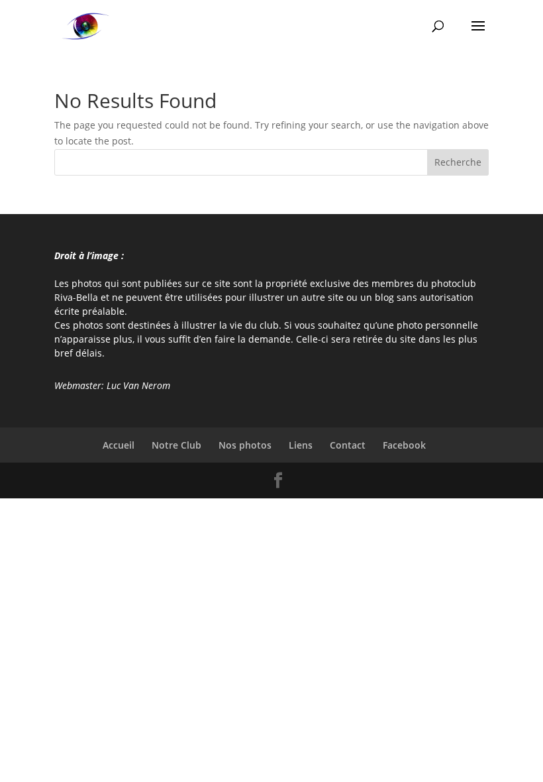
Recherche (457, 162)
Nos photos (245, 445)
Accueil (118, 445)
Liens (301, 445)
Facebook (404, 445)
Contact (348, 445)
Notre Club (176, 445)
